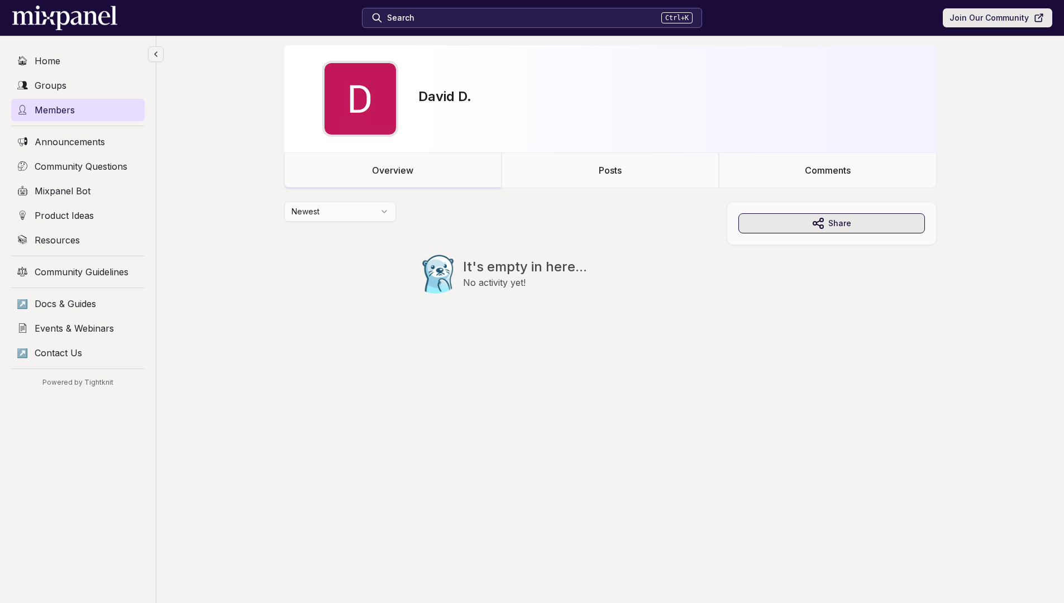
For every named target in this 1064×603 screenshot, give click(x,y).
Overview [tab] (392, 170)
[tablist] (610, 170)
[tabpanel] (610, 270)
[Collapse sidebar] (156, 54)
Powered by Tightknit (77, 382)
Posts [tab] (610, 170)
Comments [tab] (828, 170)
